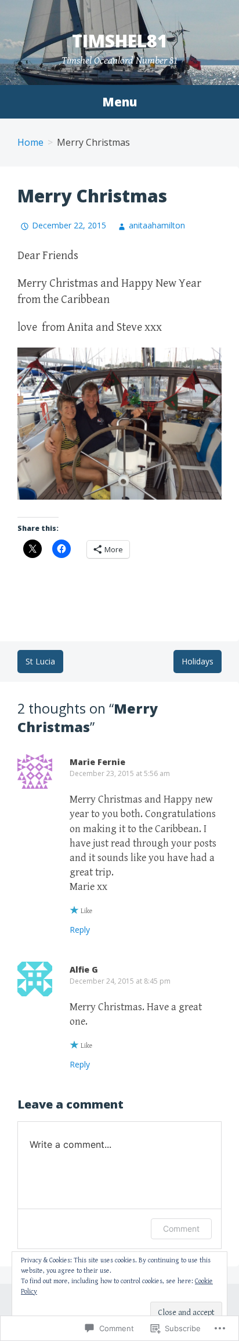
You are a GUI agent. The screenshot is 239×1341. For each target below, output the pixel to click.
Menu (119, 102)
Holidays (197, 661)
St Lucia (40, 661)
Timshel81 (120, 41)
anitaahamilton (157, 225)
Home (30, 142)
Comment (181, 1228)
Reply (80, 929)
